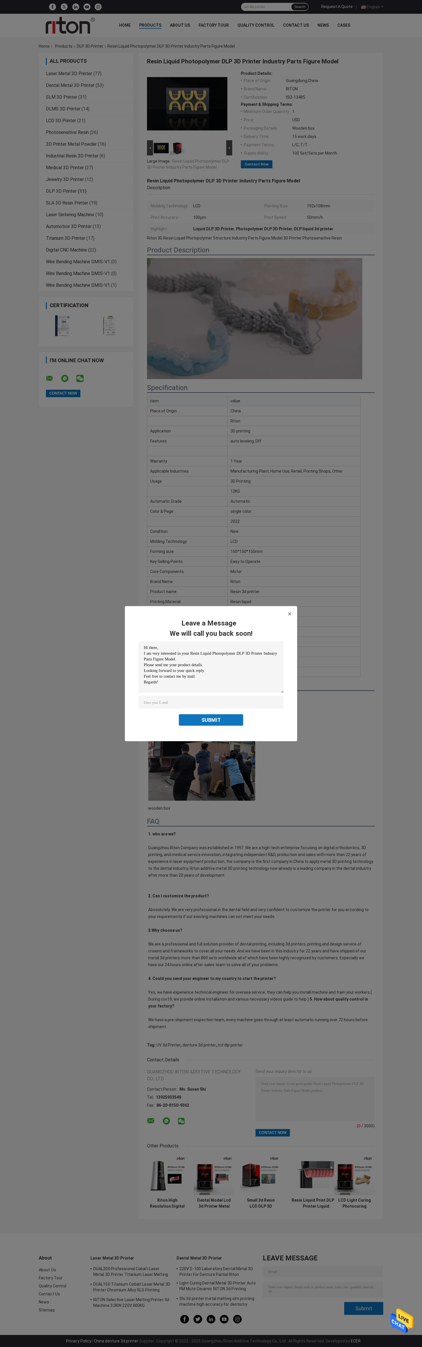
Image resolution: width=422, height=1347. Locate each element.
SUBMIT (211, 720)
